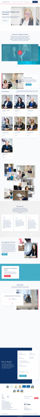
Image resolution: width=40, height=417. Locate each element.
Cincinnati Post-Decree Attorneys (6, 408)
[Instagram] (26, 404)
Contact (8, 397)
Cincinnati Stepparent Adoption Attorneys (7, 407)
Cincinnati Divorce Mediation (5, 402)
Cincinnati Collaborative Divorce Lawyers (7, 403)
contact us (5, 20)
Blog (7, 396)
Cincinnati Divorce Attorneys (5, 401)
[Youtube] (29, 404)
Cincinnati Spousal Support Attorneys (7, 406)
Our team (28, 84)
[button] (15, 1)
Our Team (3, 397)
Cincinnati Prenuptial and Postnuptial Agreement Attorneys (9, 409)
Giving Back (3, 398)
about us (4, 254)
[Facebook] (24, 404)
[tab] (12, 304)
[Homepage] (6, 2)
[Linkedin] (28, 404)
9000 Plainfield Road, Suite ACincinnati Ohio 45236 (28, 409)
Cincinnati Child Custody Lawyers (6, 404)
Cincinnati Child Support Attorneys (6, 405)
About (2, 396)
